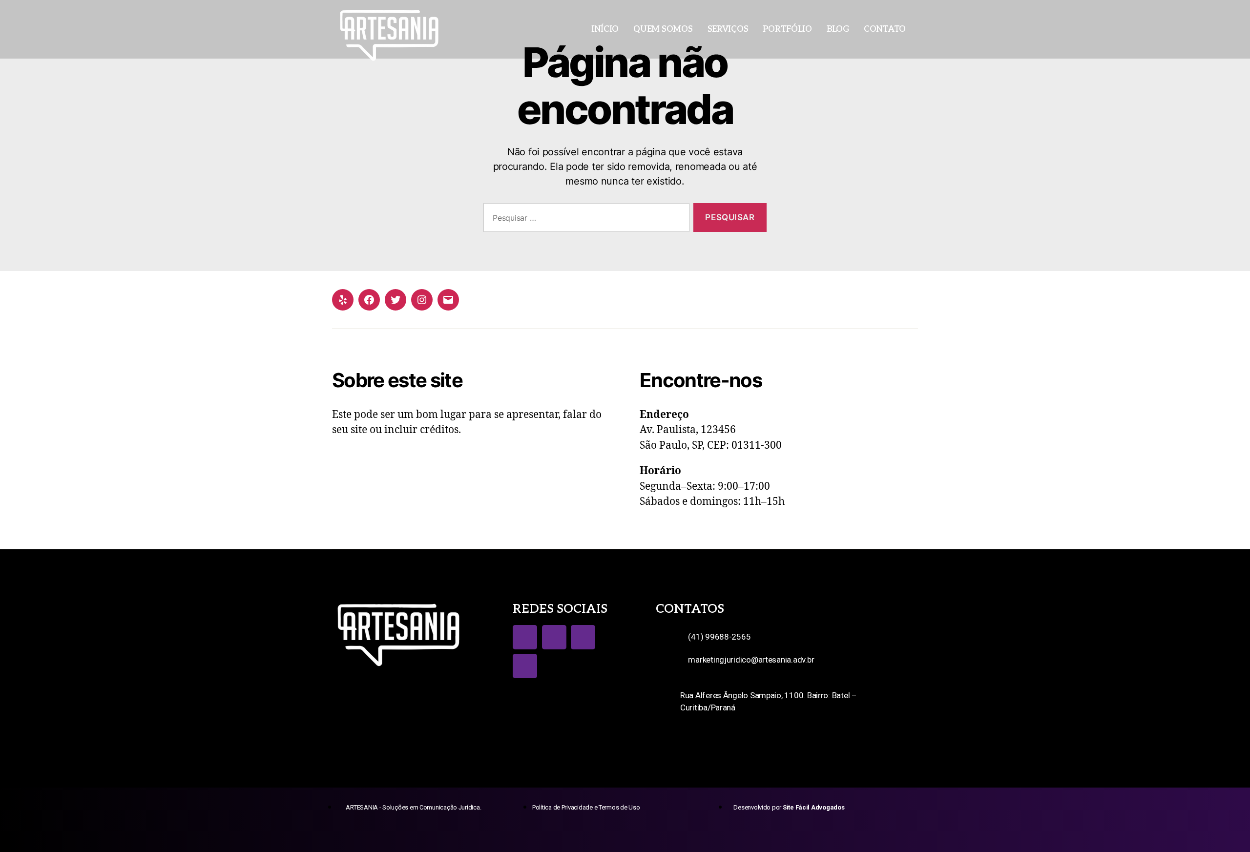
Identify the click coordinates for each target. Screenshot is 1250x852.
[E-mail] (448, 300)
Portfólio (787, 29)
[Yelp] (343, 300)
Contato (885, 29)
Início (605, 29)
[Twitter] (395, 300)
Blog (838, 29)
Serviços (728, 29)
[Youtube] (583, 637)
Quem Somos (662, 29)
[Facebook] (369, 300)
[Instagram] (422, 300)
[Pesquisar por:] (584, 219)
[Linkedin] (525, 666)
